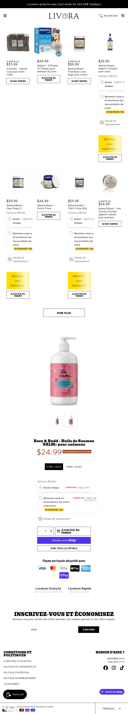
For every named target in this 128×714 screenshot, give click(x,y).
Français (108, 708)
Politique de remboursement (20, 678)
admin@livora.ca (115, 658)
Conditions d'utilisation (17, 661)
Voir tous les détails (64, 548)
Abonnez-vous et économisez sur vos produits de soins (115, 104)
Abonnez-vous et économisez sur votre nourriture (56, 503)
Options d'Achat (107, 76)
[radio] (102, 82)
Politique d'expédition (16, 672)
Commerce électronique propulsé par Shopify (34, 706)
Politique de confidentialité (20, 666)
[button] (5, 15)
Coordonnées (11, 684)
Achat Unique (109, 84)
